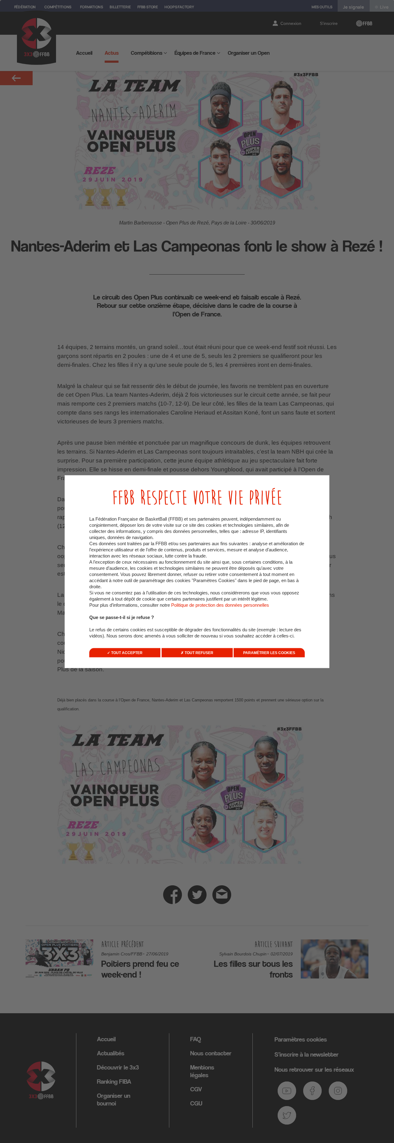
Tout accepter (126, 652)
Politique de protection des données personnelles (220, 604)
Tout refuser (198, 652)
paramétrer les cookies (269, 652)
